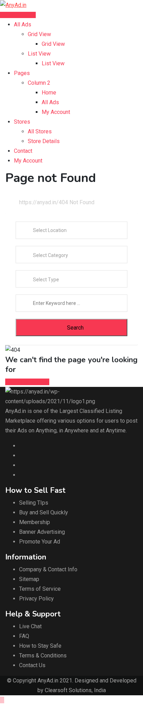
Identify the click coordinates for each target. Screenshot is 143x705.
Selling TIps (33, 502)
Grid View (39, 34)
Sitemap (29, 579)
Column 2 (39, 83)
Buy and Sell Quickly (43, 512)
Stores (22, 121)
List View (39, 53)
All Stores (40, 131)
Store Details (44, 141)
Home (49, 92)
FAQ (24, 636)
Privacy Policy (36, 598)
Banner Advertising (42, 532)
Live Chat (30, 626)
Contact (23, 151)
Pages (22, 73)
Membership (34, 522)
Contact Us (32, 665)
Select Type (46, 279)
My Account (56, 112)
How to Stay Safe (40, 645)
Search (75, 327)
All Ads (22, 24)
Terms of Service (40, 589)
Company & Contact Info (48, 569)
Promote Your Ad (39, 541)
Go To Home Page (27, 382)
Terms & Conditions (43, 655)
